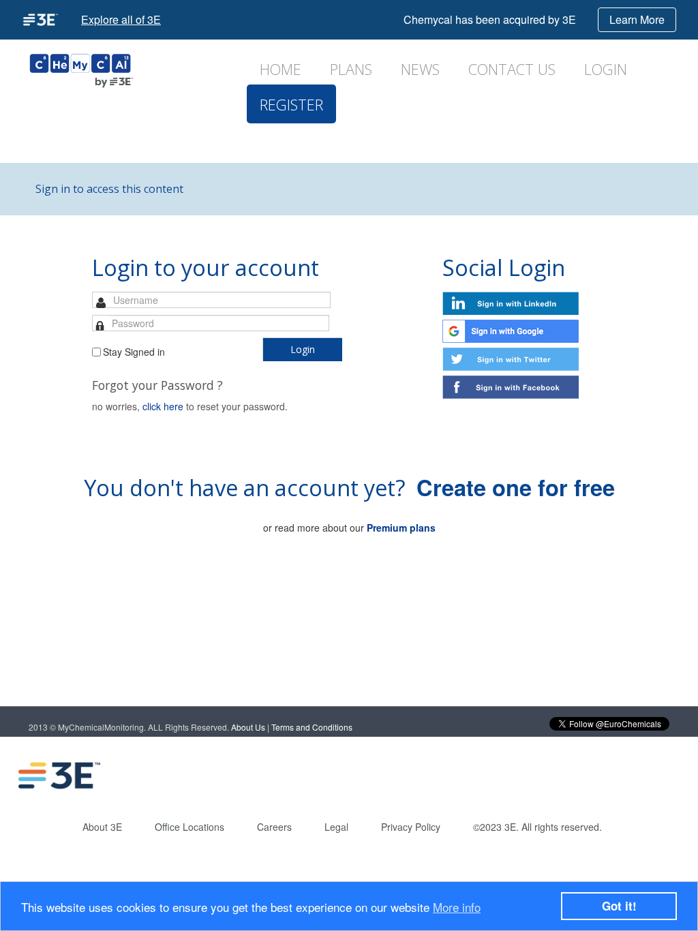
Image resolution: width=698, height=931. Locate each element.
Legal (336, 827)
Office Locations (189, 827)
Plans (351, 69)
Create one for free (515, 487)
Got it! (619, 906)
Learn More (637, 19)
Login (605, 69)
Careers (274, 827)
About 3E (102, 827)
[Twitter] (595, 775)
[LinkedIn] (540, 775)
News (420, 69)
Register (291, 105)
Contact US (512, 69)
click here (162, 406)
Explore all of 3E (121, 19)
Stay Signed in (134, 351)
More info (457, 906)
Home (280, 69)
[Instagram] (649, 775)
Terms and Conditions (311, 727)
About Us (248, 727)
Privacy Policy (410, 827)
